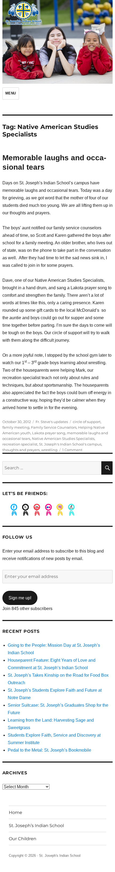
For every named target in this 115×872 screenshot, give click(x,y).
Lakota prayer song (48, 433)
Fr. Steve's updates (52, 422)
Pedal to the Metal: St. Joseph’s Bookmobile (49, 750)
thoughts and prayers (21, 450)
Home (15, 812)
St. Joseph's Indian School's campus (70, 444)
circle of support (87, 422)
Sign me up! (20, 598)
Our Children (22, 838)
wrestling (49, 450)
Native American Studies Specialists (63, 438)
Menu (10, 93)
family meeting (15, 427)
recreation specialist (19, 444)
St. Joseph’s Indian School (36, 825)
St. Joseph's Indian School (59, 856)
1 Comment (72, 450)
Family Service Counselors (53, 427)
